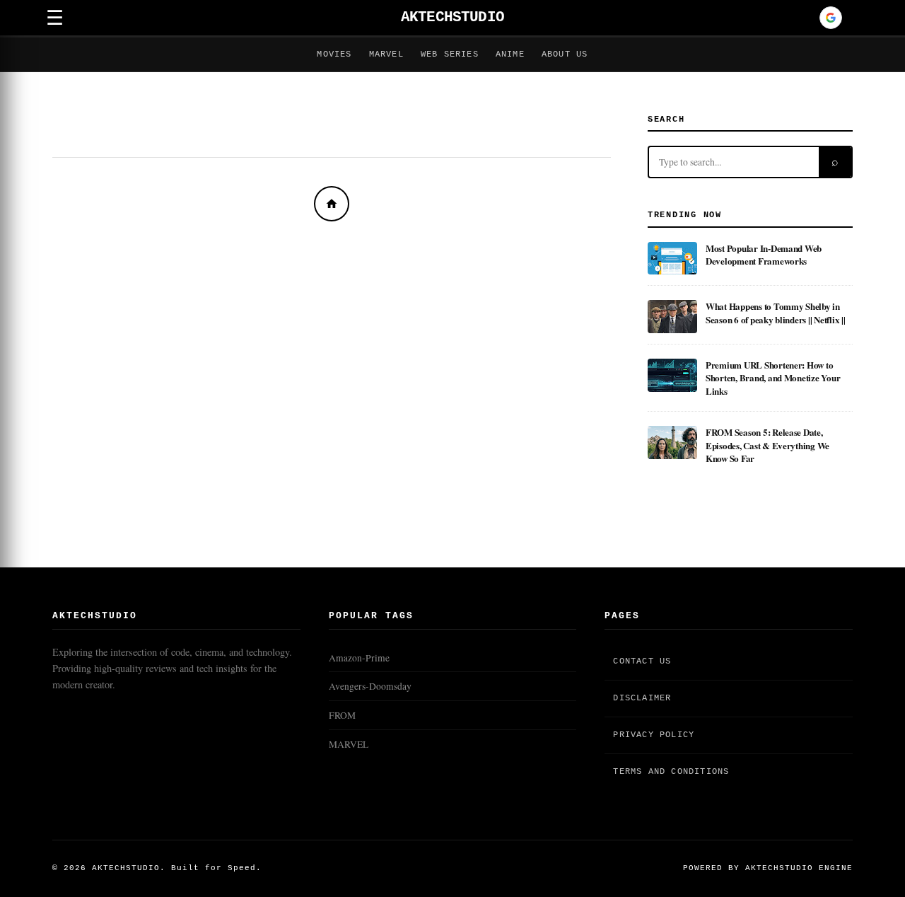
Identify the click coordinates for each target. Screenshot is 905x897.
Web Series (450, 54)
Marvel (386, 54)
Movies (334, 54)
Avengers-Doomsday (370, 686)
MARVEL (348, 744)
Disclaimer (642, 698)
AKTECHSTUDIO (452, 17)
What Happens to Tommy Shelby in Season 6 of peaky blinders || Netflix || (776, 312)
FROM (342, 715)
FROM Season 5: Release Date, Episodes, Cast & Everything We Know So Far (767, 445)
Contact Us (642, 661)
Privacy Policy (653, 735)
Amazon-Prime (359, 658)
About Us (565, 54)
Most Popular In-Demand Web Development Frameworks (764, 254)
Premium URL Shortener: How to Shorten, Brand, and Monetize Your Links (773, 378)
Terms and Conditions (671, 772)
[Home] (331, 203)
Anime (510, 54)
